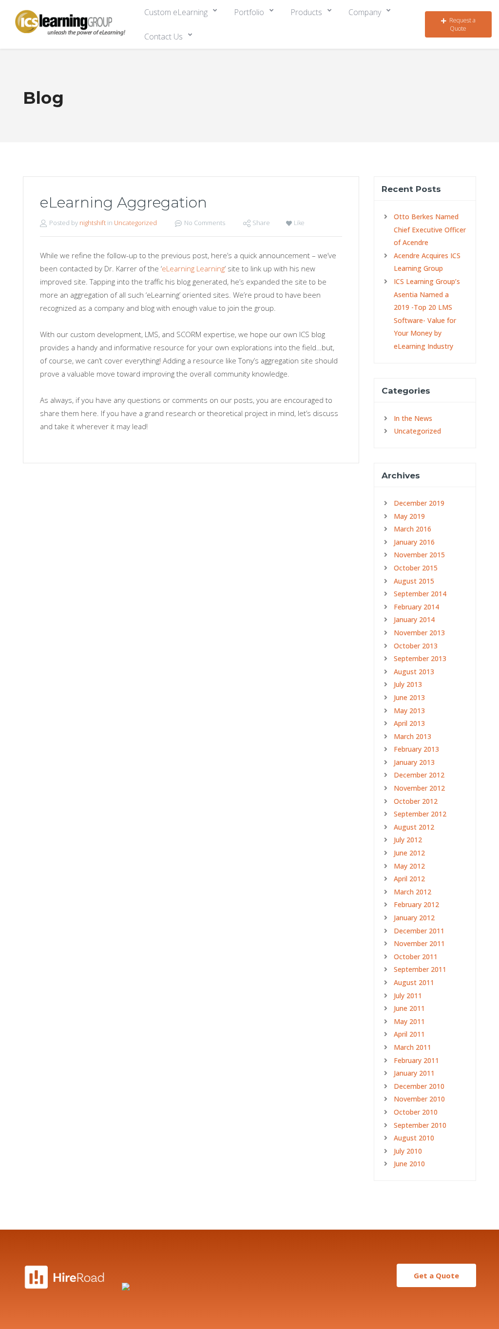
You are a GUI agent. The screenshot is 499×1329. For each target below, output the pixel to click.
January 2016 (414, 542)
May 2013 (409, 710)
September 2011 (420, 969)
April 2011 (409, 1034)
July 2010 (408, 1151)
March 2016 (412, 528)
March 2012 (412, 891)
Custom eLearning (176, 12)
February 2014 (416, 606)
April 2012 (409, 878)
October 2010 (416, 1112)
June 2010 (409, 1163)
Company (364, 12)
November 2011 (419, 943)
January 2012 (414, 917)
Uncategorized (135, 222)
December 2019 (419, 503)
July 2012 (408, 839)
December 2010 (419, 1086)
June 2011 (409, 1008)
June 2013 (409, 697)
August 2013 (414, 671)
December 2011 (419, 930)
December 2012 (419, 774)
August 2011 (414, 982)
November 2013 (419, 632)
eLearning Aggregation (123, 202)
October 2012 (416, 801)
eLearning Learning (193, 268)
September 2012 (420, 813)
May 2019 (409, 516)
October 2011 (416, 956)
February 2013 (416, 749)
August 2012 (414, 827)
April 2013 (409, 723)
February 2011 (416, 1060)
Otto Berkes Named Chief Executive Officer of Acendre (430, 229)
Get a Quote (436, 1275)
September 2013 (420, 658)
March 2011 (412, 1047)
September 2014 (420, 593)
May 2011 (409, 1021)
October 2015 (416, 567)
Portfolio (249, 12)
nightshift (92, 222)
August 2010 (414, 1137)
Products (306, 12)
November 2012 (419, 788)
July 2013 (408, 684)
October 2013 (416, 645)
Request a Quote (462, 24)
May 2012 (409, 866)
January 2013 (414, 762)
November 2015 (419, 554)
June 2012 (409, 852)
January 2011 (414, 1073)
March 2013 (412, 736)
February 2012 (416, 904)
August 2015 (414, 581)
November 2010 (419, 1098)
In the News (413, 418)
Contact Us (163, 36)
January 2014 (414, 619)
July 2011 (408, 995)
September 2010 (420, 1125)
